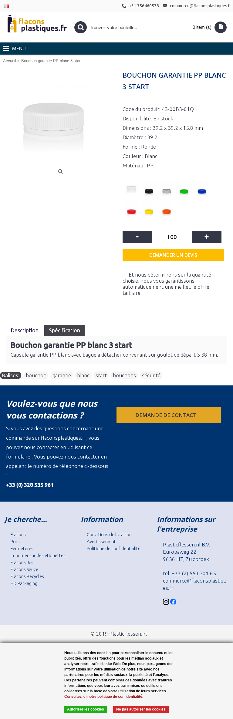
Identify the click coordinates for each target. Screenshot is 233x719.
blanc (83, 375)
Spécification (64, 330)
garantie (61, 375)
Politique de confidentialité (113, 548)
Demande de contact (166, 415)
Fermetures (22, 548)
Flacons (18, 534)
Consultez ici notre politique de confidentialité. (103, 696)
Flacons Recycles (27, 576)
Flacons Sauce (24, 569)
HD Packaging (24, 583)
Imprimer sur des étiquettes (38, 555)
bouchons (124, 375)
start (101, 375)
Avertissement (101, 541)
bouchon (36, 375)
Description (25, 330)
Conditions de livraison (109, 534)
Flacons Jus (22, 562)
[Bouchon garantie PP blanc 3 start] (61, 119)
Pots (15, 541)
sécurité (151, 375)
